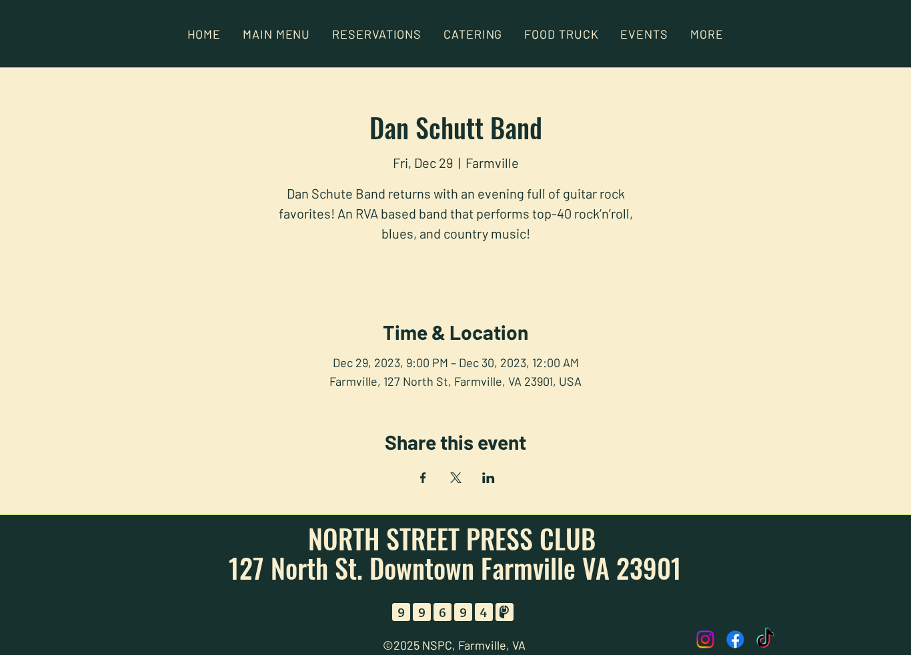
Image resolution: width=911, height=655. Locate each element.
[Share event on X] (455, 477)
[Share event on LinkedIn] (488, 477)
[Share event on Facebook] (423, 477)
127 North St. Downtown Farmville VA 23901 (455, 568)
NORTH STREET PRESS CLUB (455, 538)
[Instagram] (705, 639)
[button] (707, 34)
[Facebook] (735, 639)
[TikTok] (765, 639)
